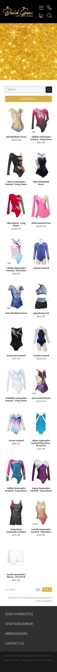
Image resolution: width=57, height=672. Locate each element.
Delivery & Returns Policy (31, 660)
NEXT (47, 589)
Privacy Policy (47, 660)
